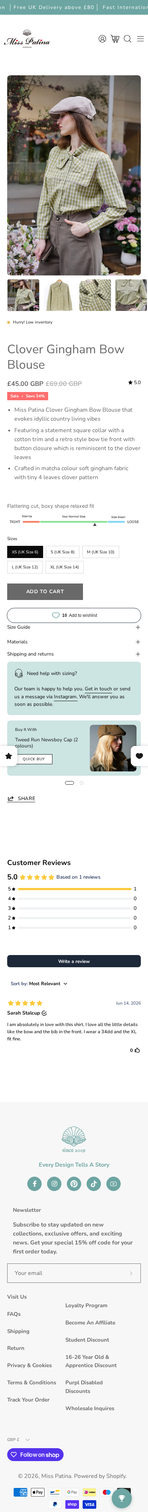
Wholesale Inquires (89, 1408)
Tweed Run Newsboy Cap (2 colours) (46, 742)
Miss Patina (56, 1476)
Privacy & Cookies (29, 1365)
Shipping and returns (30, 654)
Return (15, 1348)
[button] (127, 38)
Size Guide (18, 627)
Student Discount (87, 1339)
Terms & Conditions (31, 1382)
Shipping (18, 1331)
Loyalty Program (86, 1305)
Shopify (115, 1476)
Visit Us (17, 1296)
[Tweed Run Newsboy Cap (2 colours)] (113, 748)
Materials (17, 641)
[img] (134, 382)
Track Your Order (28, 1399)
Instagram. (66, 696)
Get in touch (98, 688)
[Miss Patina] (27, 38)
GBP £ (13, 1439)
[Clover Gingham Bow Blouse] (23, 295)
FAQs (13, 1314)
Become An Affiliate (90, 1322)
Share (26, 798)
